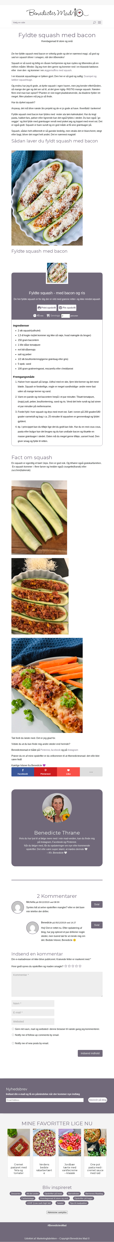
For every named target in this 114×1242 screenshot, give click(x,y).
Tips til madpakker (78, 1203)
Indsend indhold (90, 1053)
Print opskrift (48, 307)
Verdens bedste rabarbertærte (44, 1169)
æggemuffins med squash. (58, 70)
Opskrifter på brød (53, 1193)
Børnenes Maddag (94, 1193)
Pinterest (45, 750)
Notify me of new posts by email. (32, 1043)
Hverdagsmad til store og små (57, 41)
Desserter (15, 1193)
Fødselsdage (28, 1198)
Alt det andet (32, 1193)
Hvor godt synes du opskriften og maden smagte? (37, 966)
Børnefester (73, 1193)
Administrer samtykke (57, 1212)
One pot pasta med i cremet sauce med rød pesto (95, 1170)
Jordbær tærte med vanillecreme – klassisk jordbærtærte (69, 1171)
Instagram (73, 750)
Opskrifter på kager (84, 1198)
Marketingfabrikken (47, 1238)
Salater (60, 1203)
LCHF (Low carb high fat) (39, 1203)
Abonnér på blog (97, 1100)
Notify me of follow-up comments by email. (37, 1035)
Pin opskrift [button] (69, 307)
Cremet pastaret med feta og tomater (19, 1169)
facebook (56, 750)
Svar (97, 904)
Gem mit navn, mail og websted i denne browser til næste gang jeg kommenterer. (57, 1029)
